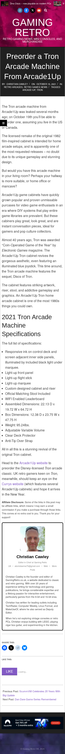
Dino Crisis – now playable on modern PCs (30, 3)
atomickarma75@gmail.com (27, 566)
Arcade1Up (28, 89)
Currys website (13, 483)
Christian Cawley (17, 84)
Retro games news (35, 87)
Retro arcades (13, 87)
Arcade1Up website (33, 462)
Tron (40, 89)
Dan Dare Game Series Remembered (35, 699)
